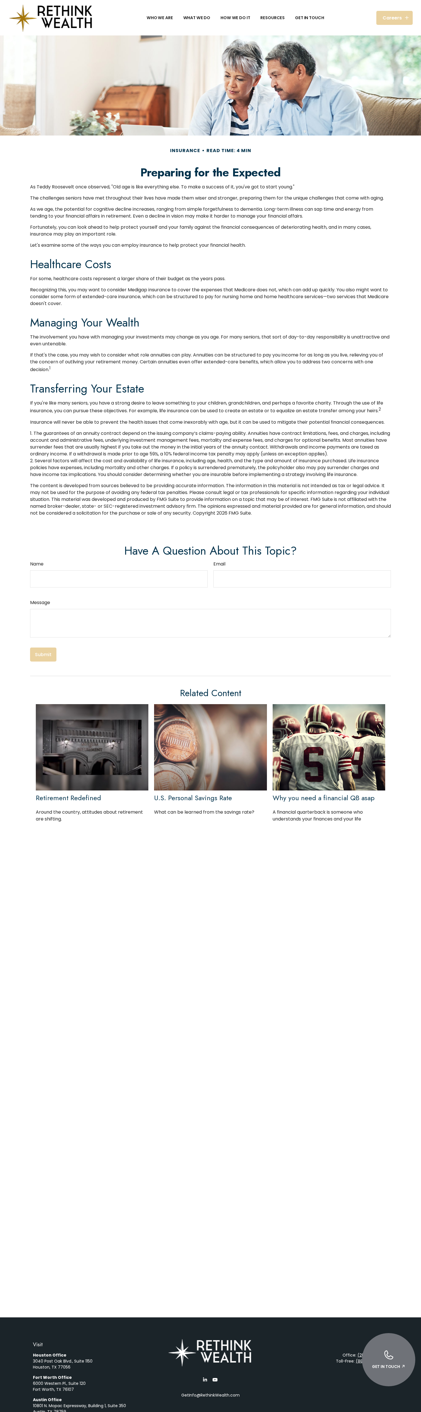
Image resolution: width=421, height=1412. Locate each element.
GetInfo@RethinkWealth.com (210, 1395)
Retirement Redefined (68, 798)
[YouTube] (215, 1379)
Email (219, 564)
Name (37, 564)
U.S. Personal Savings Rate (193, 798)
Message (40, 602)
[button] (159, 17)
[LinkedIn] (205, 1379)
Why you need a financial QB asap (324, 798)
